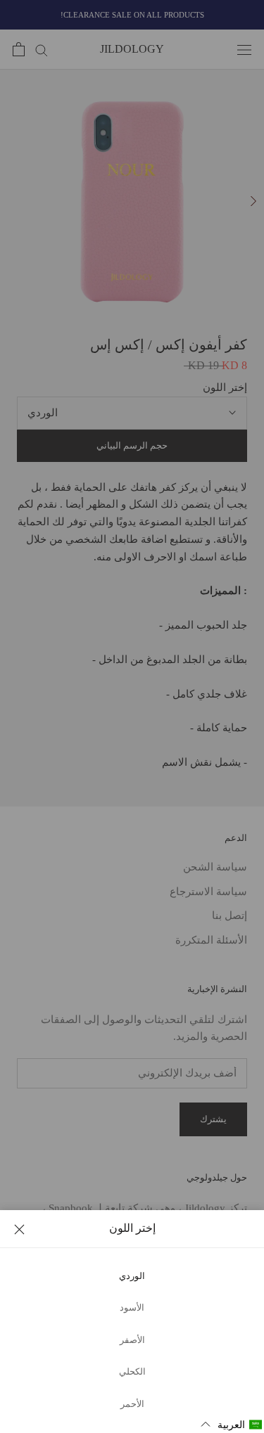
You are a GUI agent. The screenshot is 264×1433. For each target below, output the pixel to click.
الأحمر (132, 1404)
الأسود (132, 1308)
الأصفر (132, 1340)
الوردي (132, 1276)
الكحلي (132, 1371)
